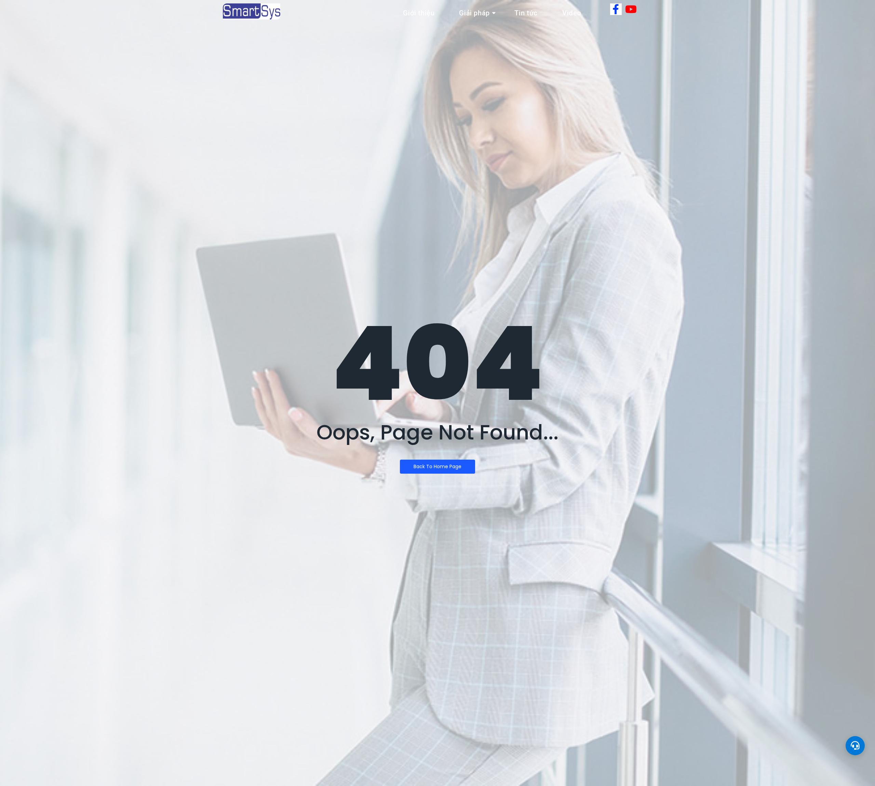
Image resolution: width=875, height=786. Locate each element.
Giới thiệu (418, 13)
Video (571, 13)
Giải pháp (474, 13)
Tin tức (526, 13)
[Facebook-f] (616, 9)
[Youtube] (631, 9)
